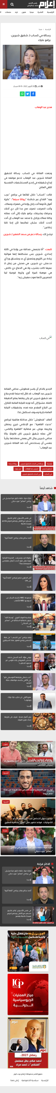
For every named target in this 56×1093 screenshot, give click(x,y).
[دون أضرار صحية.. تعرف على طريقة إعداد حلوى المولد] (44, 721)
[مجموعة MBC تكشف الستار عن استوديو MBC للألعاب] (44, 602)
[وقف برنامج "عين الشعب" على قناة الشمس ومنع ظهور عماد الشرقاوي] (44, 642)
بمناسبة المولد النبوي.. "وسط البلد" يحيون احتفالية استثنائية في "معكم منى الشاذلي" (17, 620)
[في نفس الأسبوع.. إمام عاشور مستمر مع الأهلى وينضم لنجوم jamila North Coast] (44, 522)
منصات (8, 12)
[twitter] (27, 93)
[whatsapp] (22, 93)
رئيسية (49, 464)
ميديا (32, 12)
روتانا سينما (13, 464)
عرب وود (18, 469)
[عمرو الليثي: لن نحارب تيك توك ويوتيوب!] (44, 701)
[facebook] (33, 93)
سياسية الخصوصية (29, 1080)
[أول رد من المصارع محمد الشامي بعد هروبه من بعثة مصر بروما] (28, 783)
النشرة (40, 12)
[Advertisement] (28, 140)
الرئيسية (50, 12)
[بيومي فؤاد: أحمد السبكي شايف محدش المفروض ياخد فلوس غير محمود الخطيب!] (44, 661)
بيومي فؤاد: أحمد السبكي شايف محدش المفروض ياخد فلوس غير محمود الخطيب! (18, 660)
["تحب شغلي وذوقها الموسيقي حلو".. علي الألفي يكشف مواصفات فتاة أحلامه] (44, 681)
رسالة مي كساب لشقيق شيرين (32, 464)
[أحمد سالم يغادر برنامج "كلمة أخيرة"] (44, 542)
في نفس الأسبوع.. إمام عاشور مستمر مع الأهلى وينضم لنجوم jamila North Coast (16, 521)
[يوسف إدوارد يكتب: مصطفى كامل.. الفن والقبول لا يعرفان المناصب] (28, 755)
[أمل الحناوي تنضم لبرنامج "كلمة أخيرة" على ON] (44, 582)
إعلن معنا (14, 1080)
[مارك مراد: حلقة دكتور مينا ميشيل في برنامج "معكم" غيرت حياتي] (44, 502)
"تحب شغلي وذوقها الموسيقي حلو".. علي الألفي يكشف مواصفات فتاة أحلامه (17, 680)
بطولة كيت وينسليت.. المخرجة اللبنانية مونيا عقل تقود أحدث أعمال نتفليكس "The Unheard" (16, 561)
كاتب (39, 86)
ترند (16, 12)
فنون (24, 12)
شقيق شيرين (47, 469)
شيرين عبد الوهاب (31, 469)
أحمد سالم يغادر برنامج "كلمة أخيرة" (17, 538)
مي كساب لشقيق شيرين (31, 474)
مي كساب (48, 474)
